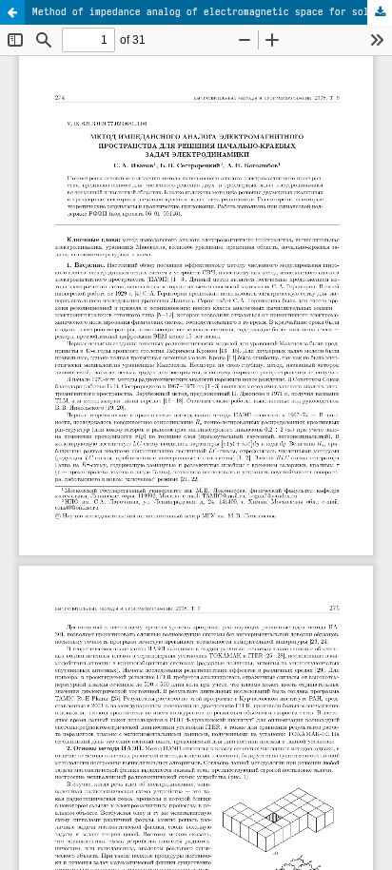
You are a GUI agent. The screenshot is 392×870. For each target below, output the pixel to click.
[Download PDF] (379, 12)
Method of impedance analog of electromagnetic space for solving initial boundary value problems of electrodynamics (212, 11)
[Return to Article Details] (12, 12)
